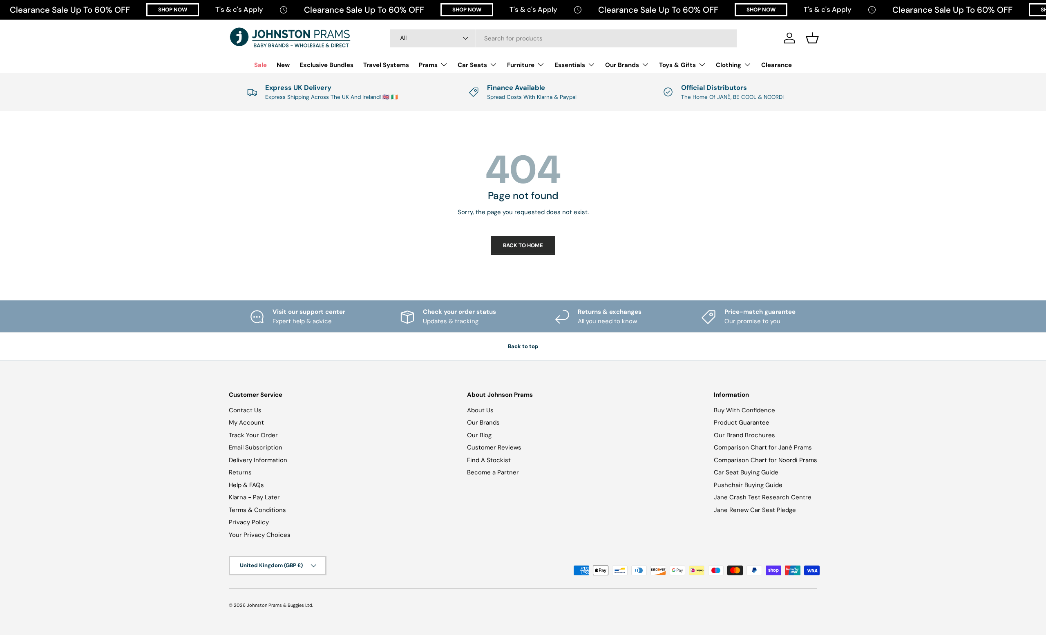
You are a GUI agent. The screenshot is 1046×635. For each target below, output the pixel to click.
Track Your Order (253, 435)
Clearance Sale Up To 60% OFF (70, 9)
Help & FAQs (246, 485)
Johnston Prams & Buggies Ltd (279, 605)
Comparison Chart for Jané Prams (763, 447)
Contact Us (245, 410)
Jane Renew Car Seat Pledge (755, 510)
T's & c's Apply (239, 9)
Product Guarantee (741, 422)
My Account (246, 422)
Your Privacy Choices (260, 535)
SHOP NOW (172, 9)
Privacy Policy (249, 522)
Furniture (520, 65)
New (283, 65)
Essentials (569, 65)
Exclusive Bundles (326, 65)
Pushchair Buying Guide (748, 485)
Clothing (728, 65)
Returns (240, 472)
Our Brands (622, 65)
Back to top (523, 346)
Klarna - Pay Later (254, 497)
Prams (428, 65)
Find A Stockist (489, 460)
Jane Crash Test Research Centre (762, 497)
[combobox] (563, 38)
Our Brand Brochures (744, 435)
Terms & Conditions (257, 510)
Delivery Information (258, 460)
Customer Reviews (494, 447)
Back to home (523, 245)
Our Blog (479, 435)
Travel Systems (386, 65)
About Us (480, 410)
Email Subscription (255, 447)
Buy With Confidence (744, 410)
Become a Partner (493, 472)
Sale (260, 65)
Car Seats (472, 65)
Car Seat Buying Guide (746, 472)
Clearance (776, 65)
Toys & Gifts (677, 65)
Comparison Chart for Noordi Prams (765, 460)
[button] (812, 38)
